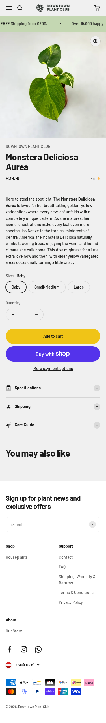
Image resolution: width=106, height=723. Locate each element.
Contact (66, 557)
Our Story (14, 631)
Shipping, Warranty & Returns (77, 579)
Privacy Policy (71, 602)
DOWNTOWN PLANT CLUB (28, 146)
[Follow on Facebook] (9, 649)
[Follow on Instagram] (24, 649)
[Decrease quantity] (13, 314)
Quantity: (14, 302)
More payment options (53, 368)
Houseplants (17, 557)
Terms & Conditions (76, 592)
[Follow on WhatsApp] (38, 649)
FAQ (62, 566)
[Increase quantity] (36, 314)
